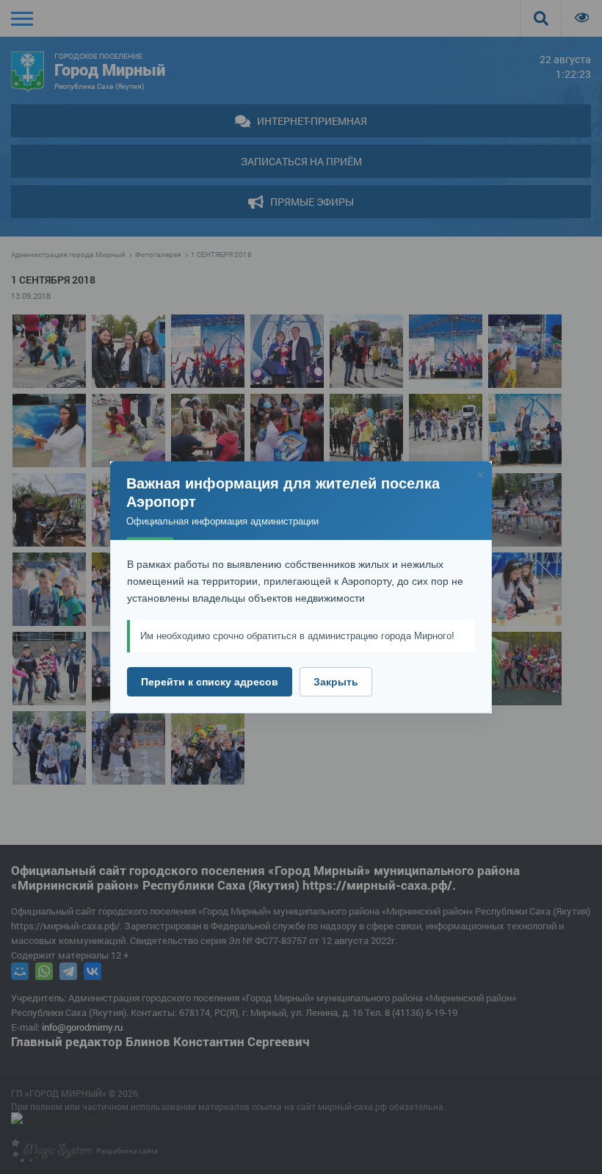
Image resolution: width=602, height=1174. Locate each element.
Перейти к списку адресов (209, 682)
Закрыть (335, 682)
